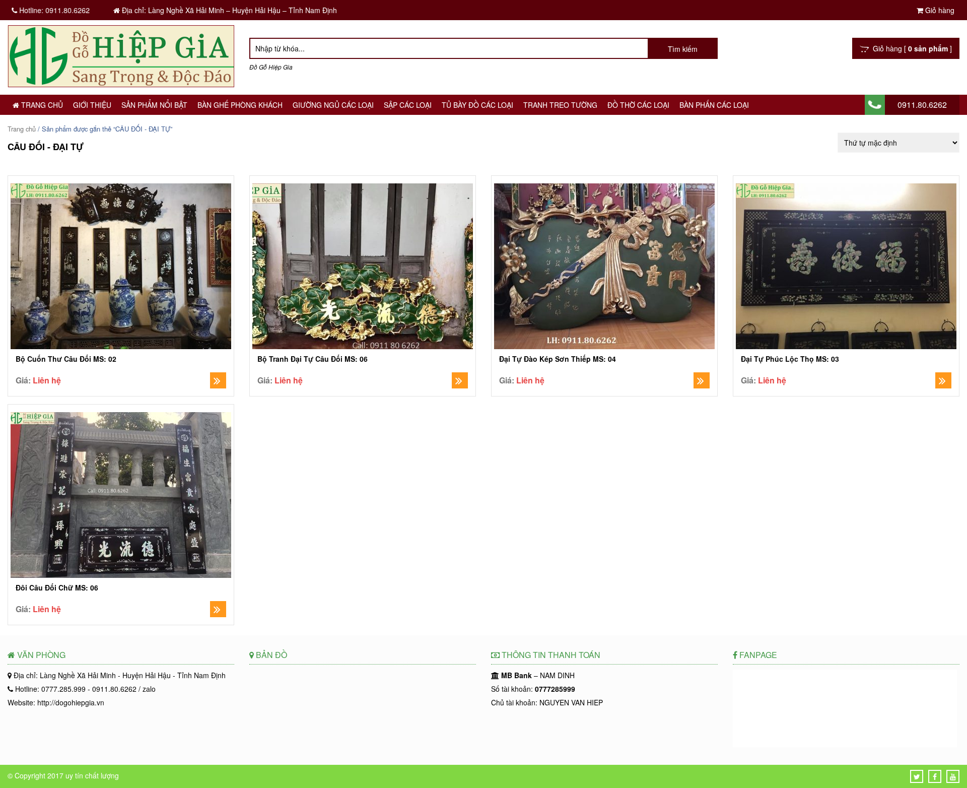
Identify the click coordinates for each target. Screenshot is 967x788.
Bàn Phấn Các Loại (714, 105)
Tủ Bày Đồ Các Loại (477, 105)
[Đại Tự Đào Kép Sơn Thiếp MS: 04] (604, 267)
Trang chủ (41, 105)
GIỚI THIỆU (92, 105)
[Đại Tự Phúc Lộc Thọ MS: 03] (846, 267)
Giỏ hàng (938, 10)
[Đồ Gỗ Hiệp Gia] (121, 84)
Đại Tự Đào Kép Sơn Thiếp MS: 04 (557, 359)
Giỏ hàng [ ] (910, 48)
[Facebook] (935, 776)
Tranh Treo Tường (560, 105)
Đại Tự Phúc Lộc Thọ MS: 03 (790, 359)
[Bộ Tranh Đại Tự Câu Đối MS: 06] (362, 267)
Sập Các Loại (408, 105)
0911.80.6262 (922, 104)
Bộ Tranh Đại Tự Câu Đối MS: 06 (312, 359)
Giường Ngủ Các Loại (333, 105)
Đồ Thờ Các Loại (638, 105)
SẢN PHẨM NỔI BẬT (154, 105)
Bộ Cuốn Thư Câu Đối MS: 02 (66, 359)
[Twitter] (917, 776)
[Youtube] (953, 776)
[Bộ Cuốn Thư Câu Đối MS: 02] (121, 267)
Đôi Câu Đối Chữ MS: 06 (57, 588)
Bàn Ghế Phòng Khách (240, 105)
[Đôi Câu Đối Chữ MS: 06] (121, 496)
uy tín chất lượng (92, 775)
